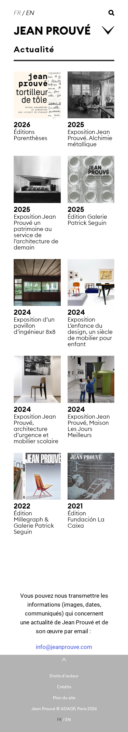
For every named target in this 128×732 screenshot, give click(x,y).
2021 (75, 506)
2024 (22, 312)
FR (17, 13)
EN (30, 13)
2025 (76, 124)
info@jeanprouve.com (64, 646)
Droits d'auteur (64, 675)
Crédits (64, 686)
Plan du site (64, 697)
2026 (22, 124)
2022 (22, 506)
